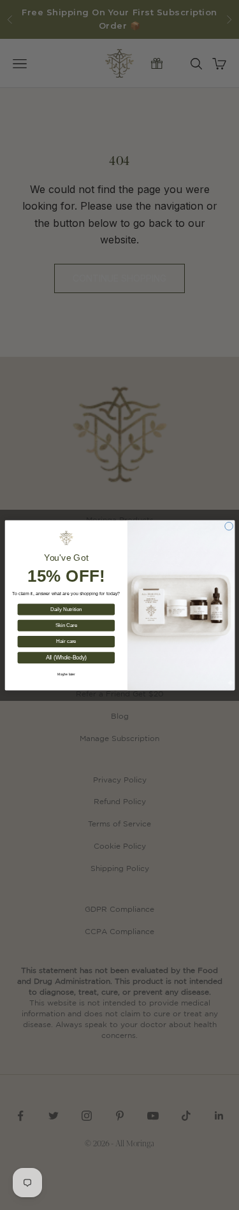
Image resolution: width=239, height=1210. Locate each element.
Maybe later (66, 673)
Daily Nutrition (66, 609)
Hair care (66, 641)
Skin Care (66, 625)
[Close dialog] (228, 526)
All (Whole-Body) (65, 657)
